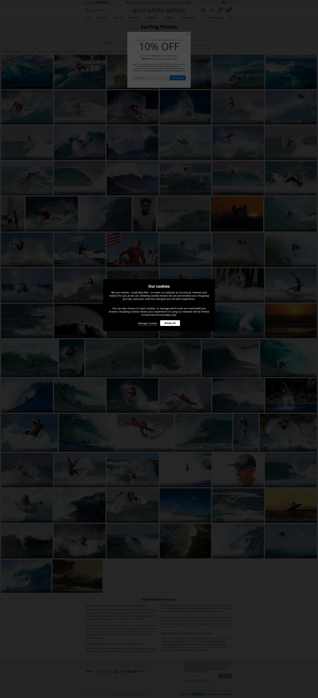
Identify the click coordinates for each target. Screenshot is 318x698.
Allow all (170, 323)
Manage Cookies (147, 323)
